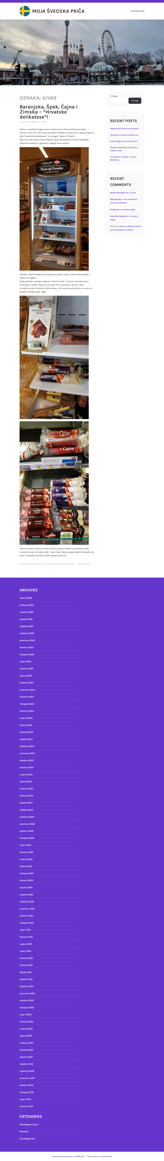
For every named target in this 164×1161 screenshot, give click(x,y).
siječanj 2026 (27, 633)
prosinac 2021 (27, 908)
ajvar (29, 564)
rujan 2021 (25, 929)
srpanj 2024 (26, 718)
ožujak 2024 (26, 739)
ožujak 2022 (26, 887)
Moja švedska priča (58, 11)
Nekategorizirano (29, 1124)
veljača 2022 (26, 894)
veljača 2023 (26, 810)
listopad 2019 (27, 1092)
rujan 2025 (25, 661)
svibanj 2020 (26, 1043)
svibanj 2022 (26, 873)
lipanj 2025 (26, 675)
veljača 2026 (26, 626)
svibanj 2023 (26, 788)
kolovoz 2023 (26, 767)
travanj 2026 (26, 612)
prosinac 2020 (27, 993)
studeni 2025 (27, 647)
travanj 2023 (26, 795)
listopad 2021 (27, 922)
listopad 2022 (27, 838)
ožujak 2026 (26, 619)
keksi (43, 564)
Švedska (43, 122)
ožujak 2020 (26, 1057)
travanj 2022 (26, 880)
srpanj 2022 (26, 859)
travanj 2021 (26, 965)
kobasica (49, 564)
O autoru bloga (137, 11)
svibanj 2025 (26, 682)
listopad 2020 (27, 1007)
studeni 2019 (26, 1085)
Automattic (107, 1156)
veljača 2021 (26, 979)
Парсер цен (115, 199)
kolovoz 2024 (26, 711)
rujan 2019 (25, 1099)
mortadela (58, 564)
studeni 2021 (26, 915)
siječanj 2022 (27, 901)
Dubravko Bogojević (119, 216)
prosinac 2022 (27, 824)
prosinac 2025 (27, 640)
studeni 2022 (27, 831)
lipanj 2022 (26, 866)
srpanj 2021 (26, 944)
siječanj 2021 (27, 986)
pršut (65, 564)
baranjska (36, 564)
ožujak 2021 (26, 972)
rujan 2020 (25, 1014)
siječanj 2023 (27, 817)
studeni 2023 (27, 760)
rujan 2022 (25, 845)
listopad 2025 (27, 654)
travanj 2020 (26, 1050)
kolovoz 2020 (26, 1021)
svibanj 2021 (26, 958)
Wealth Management (119, 193)
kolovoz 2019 (26, 1106)
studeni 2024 (27, 696)
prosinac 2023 (27, 753)
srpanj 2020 (26, 1028)
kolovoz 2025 (26, 668)
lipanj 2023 (26, 781)
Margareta (114, 209)
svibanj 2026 (26, 605)
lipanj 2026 (26, 598)
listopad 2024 (27, 704)
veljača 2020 (26, 1064)
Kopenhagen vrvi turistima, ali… (124, 141)
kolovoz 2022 (26, 852)
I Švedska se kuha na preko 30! (124, 135)
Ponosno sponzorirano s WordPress (68, 1156)
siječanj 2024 (27, 746)
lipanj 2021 (25, 951)
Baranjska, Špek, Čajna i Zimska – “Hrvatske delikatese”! (49, 112)
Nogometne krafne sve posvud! (124, 128)
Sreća (133, 193)
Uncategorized (27, 1138)
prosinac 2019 (27, 1078)
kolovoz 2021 (26, 937)
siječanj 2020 (27, 1071)
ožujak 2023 (26, 802)
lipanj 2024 (26, 725)
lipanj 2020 (26, 1035)
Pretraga (113, 96)
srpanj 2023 (26, 774)
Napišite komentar (84, 564)
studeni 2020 (27, 1000)
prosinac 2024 (27, 689)
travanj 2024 (26, 732)
